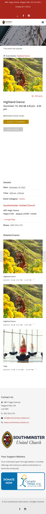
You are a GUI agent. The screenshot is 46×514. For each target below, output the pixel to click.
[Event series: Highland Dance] (34, 279)
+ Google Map (9, 219)
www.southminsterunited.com (16, 422)
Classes (22, 199)
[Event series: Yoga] (36, 369)
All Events (39, 96)
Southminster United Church (19, 205)
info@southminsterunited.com (16, 418)
